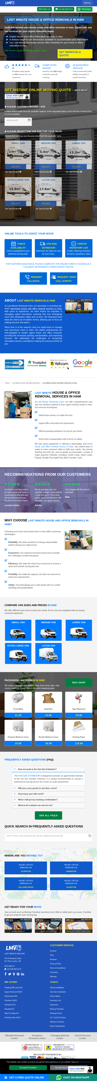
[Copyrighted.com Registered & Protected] (32, 1048)
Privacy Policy (84, 1062)
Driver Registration (57, 1026)
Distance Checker (57, 1022)
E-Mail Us (10, 966)
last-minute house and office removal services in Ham (36, 309)
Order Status (55, 996)
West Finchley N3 (12, 1013)
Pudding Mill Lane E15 (13, 988)
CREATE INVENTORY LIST (79, 249)
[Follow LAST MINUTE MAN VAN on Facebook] (5, 974)
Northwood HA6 (11, 996)
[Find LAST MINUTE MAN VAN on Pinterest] (18, 974)
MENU (87, 3)
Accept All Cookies (28, 1068)
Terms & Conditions (58, 968)
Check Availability (57, 988)
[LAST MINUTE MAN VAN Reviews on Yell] (60, 364)
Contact (53, 951)
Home (7, 383)
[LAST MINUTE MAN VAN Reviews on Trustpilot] (37, 364)
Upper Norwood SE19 (13, 992)
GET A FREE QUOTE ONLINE (26, 1077)
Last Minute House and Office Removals (26, 383)
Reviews (53, 959)
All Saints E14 (10, 1005)
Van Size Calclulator (58, 992)
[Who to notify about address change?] (78, 925)
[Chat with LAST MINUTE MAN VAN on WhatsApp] (59, 1077)
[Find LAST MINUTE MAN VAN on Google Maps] (14, 974)
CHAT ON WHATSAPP (76, 1077)
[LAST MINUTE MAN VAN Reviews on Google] (82, 364)
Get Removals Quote (70, 53)
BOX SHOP (78, 682)
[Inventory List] (48, 925)
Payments (54, 1005)
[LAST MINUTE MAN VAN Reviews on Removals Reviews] (14, 364)
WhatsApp (86, 9)
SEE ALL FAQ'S (48, 815)
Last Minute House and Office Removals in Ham (60, 383)
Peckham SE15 (11, 1000)
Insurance (54, 972)
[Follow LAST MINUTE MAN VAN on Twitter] (9, 974)
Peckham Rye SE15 (12, 1017)
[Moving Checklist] (18, 925)
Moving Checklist (57, 1009)
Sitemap (53, 976)
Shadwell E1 (9, 1009)
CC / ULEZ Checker (58, 1017)
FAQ (52, 955)
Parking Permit (56, 1013)
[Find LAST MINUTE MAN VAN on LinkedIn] (22, 974)
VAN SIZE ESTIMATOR (48, 249)
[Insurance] (59, 1048)
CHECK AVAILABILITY (18, 249)
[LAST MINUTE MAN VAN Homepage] (10, 3)
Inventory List (55, 1000)
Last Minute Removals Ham (51, 402)
